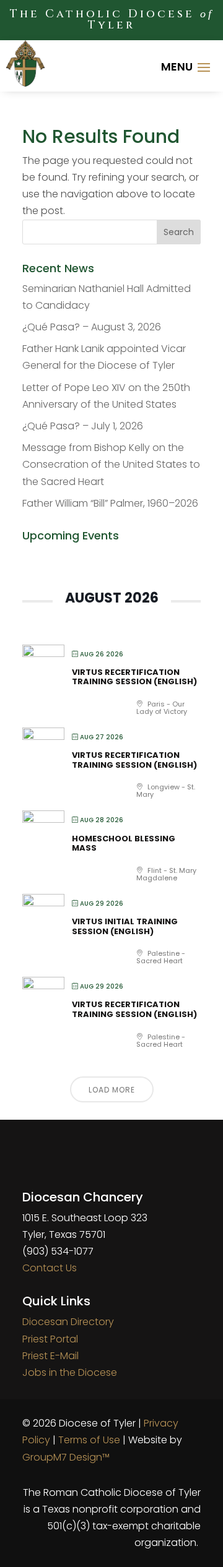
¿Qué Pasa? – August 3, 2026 (91, 327)
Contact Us (49, 1268)
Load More (112, 1089)
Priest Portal (50, 1339)
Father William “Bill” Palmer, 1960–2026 (110, 503)
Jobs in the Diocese (69, 1372)
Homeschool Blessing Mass (123, 843)
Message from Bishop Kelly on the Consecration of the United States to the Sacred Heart (111, 464)
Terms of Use (89, 1440)
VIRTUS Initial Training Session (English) (125, 926)
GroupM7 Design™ (66, 1457)
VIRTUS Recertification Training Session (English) (134, 677)
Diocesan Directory (68, 1322)
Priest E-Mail (50, 1356)
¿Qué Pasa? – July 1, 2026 (82, 426)
